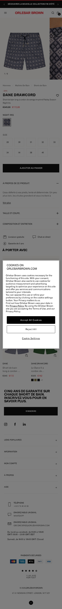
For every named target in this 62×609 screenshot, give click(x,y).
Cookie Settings (31, 338)
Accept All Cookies (31, 320)
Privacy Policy (17, 305)
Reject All (31, 329)
